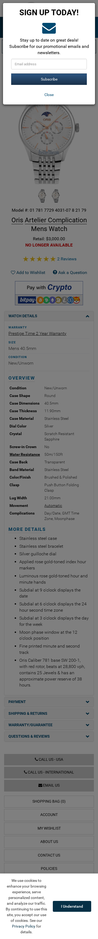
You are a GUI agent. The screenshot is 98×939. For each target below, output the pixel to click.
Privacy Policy (23, 926)
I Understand (72, 906)
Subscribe (49, 79)
